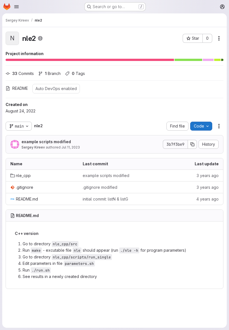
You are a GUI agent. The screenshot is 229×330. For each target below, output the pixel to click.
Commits (23, 73)
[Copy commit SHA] (192, 144)
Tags (78, 73)
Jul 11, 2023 (70, 147)
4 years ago (207, 199)
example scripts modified (46, 141)
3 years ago (208, 175)
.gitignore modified (100, 187)
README (20, 88)
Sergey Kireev (33, 147)
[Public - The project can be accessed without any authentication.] (40, 38)
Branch (53, 73)
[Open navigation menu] (16, 6)
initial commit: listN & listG (105, 199)
